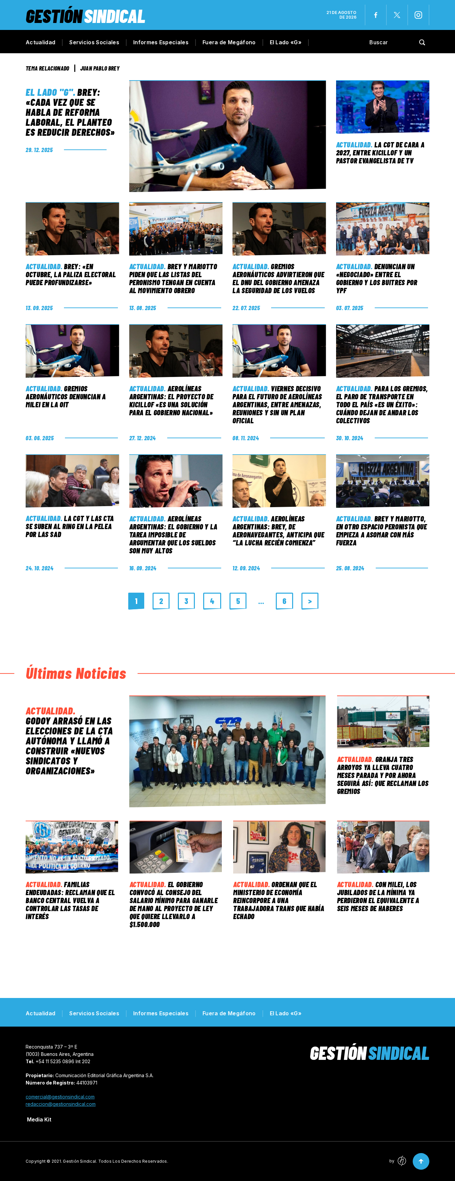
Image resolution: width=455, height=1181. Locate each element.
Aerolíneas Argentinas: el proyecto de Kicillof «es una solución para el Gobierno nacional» (171, 400)
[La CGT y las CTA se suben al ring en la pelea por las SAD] (72, 480)
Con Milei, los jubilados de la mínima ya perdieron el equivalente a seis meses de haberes (378, 896)
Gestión (85, 15)
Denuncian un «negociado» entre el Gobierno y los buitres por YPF (376, 278)
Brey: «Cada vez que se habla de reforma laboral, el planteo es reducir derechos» (70, 112)
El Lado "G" (49, 92)
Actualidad (40, 42)
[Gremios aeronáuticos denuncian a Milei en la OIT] (72, 351)
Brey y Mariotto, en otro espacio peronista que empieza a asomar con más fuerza (381, 530)
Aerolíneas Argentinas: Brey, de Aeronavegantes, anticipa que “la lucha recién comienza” (278, 530)
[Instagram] (418, 15)
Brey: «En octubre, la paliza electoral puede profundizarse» (71, 274)
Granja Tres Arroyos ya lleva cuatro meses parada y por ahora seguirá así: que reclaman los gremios (383, 775)
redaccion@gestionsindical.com (61, 1104)
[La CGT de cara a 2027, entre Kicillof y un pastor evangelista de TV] (383, 107)
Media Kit (39, 1119)
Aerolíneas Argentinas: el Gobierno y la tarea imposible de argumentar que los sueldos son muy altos (173, 534)
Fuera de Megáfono (229, 42)
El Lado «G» (286, 42)
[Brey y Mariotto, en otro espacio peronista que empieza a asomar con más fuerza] (383, 481)
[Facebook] (375, 15)
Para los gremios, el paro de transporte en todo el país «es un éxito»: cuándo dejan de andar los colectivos (382, 404)
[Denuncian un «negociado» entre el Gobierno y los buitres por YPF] (383, 229)
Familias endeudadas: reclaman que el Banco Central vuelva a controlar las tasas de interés (70, 900)
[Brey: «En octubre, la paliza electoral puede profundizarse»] (72, 229)
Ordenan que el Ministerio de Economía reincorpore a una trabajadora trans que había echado (278, 900)
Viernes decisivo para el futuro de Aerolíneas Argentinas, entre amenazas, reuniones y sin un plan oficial (277, 404)
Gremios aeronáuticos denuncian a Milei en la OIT (66, 396)
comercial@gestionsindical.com (60, 1096)
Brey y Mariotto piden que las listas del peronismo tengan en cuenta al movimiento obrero (173, 278)
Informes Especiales (161, 42)
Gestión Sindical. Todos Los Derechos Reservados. (115, 1161)
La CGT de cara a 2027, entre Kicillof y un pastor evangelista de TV (380, 152)
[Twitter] (397, 15)
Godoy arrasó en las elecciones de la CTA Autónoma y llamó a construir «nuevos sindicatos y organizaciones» (69, 745)
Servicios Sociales (94, 42)
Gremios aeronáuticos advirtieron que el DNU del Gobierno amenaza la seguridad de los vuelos (278, 278)
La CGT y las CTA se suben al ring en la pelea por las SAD (70, 526)
